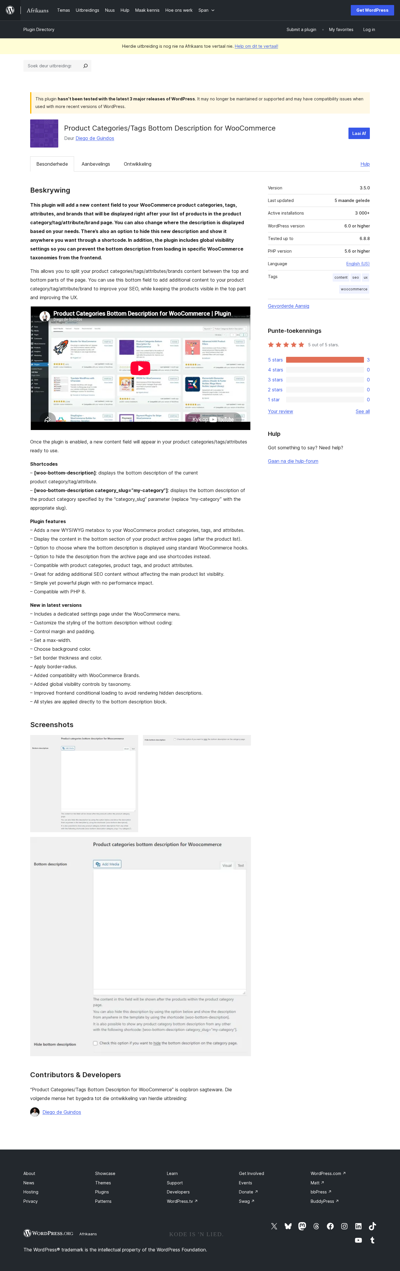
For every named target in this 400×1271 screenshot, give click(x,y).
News (28, 1182)
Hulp (365, 164)
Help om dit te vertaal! (256, 46)
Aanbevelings (96, 164)
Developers (178, 1191)
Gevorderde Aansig (288, 306)
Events (245, 1182)
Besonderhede (52, 164)
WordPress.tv (182, 1201)
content (341, 277)
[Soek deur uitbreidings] (85, 66)
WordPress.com (328, 1173)
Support (175, 1182)
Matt (317, 1182)
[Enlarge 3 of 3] (243, 845)
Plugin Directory (38, 29)
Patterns (103, 1201)
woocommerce (354, 289)
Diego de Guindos (95, 138)
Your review (280, 411)
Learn (172, 1173)
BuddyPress (325, 1201)
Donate (248, 1191)
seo (355, 277)
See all (363, 411)
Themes (103, 1182)
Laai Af (359, 133)
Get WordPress (372, 10)
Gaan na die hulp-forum (293, 461)
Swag (247, 1201)
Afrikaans (88, 1233)
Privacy (30, 1201)
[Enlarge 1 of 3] (130, 743)
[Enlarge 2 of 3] (243, 743)
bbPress (321, 1191)
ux (365, 277)
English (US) (358, 263)
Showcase (105, 1173)
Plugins (102, 1191)
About (29, 1173)
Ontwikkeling (137, 164)
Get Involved (251, 1173)
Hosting (30, 1191)
